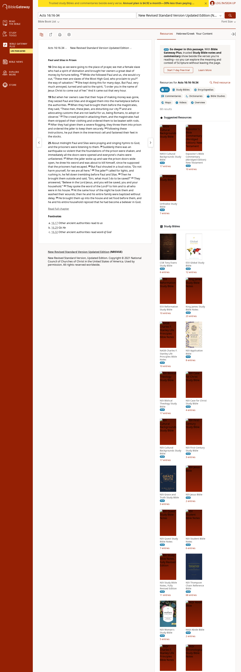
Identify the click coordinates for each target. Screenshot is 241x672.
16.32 (54, 232)
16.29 (54, 227)
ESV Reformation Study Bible (169, 308)
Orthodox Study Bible (168, 205)
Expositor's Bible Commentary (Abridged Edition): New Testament (196, 158)
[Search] (230, 15)
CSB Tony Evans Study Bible (168, 264)
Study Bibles (172, 226)
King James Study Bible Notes (195, 308)
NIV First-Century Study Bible (195, 449)
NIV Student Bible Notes (195, 540)
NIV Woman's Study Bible (167, 631)
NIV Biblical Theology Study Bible (168, 403)
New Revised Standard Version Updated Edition (79, 252)
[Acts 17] (150, 142)
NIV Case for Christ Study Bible (196, 402)
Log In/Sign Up (225, 3)
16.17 (54, 223)
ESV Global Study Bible (195, 264)
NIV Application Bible (194, 352)
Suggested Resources (177, 117)
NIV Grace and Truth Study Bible (169, 496)
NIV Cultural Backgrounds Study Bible (170, 450)
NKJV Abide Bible (195, 629)
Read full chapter (58, 209)
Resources (166, 33)
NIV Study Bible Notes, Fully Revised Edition (168, 585)
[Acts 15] (39, 142)
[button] (222, 3)
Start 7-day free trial (178, 70)
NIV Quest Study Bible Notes (169, 540)
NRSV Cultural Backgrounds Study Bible (170, 156)
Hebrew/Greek (185, 33)
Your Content (204, 33)
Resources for (179, 82)
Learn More (204, 70)
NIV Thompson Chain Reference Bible (195, 585)
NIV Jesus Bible (194, 494)
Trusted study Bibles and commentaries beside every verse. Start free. (133, 3)
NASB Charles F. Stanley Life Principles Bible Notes (168, 355)
